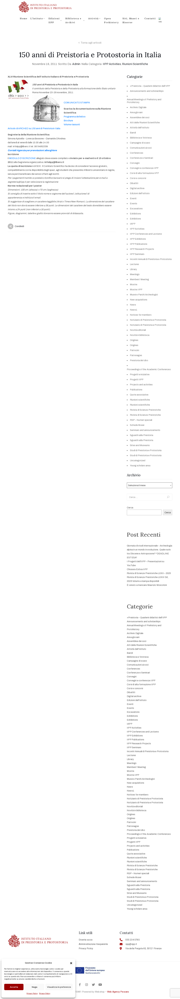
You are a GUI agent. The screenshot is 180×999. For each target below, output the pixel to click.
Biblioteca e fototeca (141, 138)
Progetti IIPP (137, 379)
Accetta (14, 987)
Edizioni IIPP (54, 20)
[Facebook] (79, 984)
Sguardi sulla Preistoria (141, 435)
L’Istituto (36, 18)
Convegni (135, 163)
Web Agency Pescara (118, 991)
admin (76, 64)
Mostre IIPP (136, 289)
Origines (134, 340)
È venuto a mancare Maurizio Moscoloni (147, 585)
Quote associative (139, 394)
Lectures (134, 264)
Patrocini (134, 350)
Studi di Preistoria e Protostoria (146, 450)
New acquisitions (138, 299)
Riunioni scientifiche (135, 64)
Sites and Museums (140, 445)
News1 (133, 310)
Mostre (133, 284)
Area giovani (136, 112)
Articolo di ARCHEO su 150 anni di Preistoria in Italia (34, 128)
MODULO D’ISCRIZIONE (22, 158)
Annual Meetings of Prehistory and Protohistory (144, 100)
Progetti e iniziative (139, 374)
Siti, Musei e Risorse (130, 20)
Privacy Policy (32, 994)
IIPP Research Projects (142, 249)
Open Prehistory (111, 20)
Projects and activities (141, 384)
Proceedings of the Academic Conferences (149, 369)
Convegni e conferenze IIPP (144, 168)
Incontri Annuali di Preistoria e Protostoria (151, 259)
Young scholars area (140, 465)
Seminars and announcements (145, 430)
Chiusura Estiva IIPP (137, 569)
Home (23, 18)
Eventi (133, 198)
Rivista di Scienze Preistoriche (145, 410)
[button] (71, 962)
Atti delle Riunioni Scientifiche (145, 122)
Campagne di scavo (140, 143)
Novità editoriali (138, 330)
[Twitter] (93, 984)
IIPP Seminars (137, 254)
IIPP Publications (138, 244)
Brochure (68, 120)
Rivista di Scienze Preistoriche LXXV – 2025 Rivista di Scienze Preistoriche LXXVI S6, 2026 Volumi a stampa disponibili (149, 577)
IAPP (132, 224)
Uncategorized (137, 460)
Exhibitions (135, 213)
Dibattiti (134, 183)
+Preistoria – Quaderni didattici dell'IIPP (150, 86)
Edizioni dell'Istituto (140, 193)
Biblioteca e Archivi (73, 20)
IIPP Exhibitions (138, 239)
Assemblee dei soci (139, 117)
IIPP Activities (112, 64)
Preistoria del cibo (139, 360)
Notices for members (140, 315)
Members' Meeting (139, 279)
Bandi (133, 132)
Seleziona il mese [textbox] (137, 485)
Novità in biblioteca (139, 335)
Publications (136, 389)
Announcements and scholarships (147, 91)
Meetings (135, 274)
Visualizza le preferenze (59, 987)
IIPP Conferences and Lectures (146, 234)
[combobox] (149, 485)
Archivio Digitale (138, 107)
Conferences (136, 153)
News (133, 305)
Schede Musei (137, 425)
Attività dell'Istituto (139, 127)
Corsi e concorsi (138, 178)
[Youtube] (100, 984)
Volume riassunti (72, 124)
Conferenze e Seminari (141, 158)
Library (133, 269)
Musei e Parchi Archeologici (144, 294)
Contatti (150, 18)
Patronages (136, 355)
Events (133, 203)
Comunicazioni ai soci (141, 148)
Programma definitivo (75, 116)
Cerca (130, 507)
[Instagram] (86, 984)
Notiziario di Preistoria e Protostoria (148, 320)
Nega (34, 987)
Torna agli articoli (91, 42)
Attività (93, 18)
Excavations (136, 208)
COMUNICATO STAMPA (77, 102)
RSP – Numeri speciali (141, 420)
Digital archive (137, 188)
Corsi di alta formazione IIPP (144, 173)
